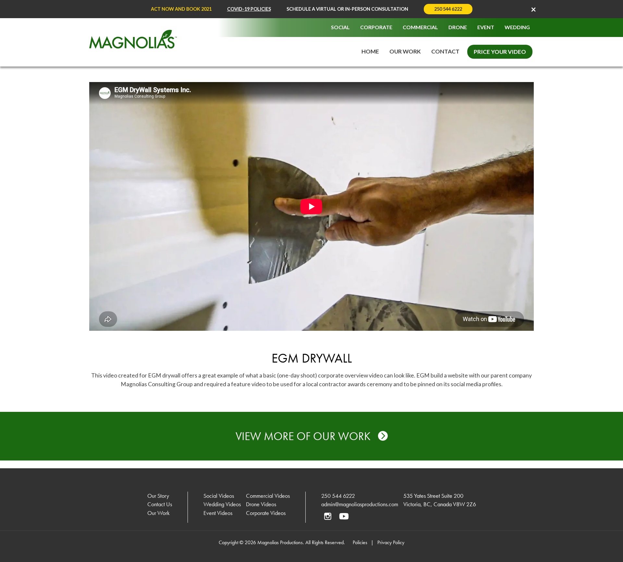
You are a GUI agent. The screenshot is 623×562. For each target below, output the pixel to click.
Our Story (158, 495)
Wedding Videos (222, 504)
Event (485, 27)
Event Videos (217, 513)
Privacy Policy (390, 542)
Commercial (420, 27)
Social (340, 27)
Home (370, 51)
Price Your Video (500, 51)
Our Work (405, 51)
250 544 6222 (448, 9)
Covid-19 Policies (249, 9)
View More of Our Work (304, 436)
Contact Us (159, 504)
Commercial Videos (268, 495)
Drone (457, 27)
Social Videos (218, 495)
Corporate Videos (266, 513)
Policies (360, 542)
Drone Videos (261, 504)
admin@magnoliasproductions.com (359, 504)
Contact (445, 51)
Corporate (376, 27)
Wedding (517, 27)
